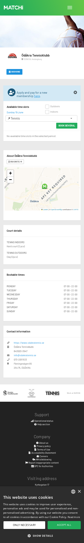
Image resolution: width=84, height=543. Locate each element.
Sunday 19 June (15, 112)
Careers (43, 456)
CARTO (75, 209)
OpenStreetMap (56, 209)
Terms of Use (43, 449)
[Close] (75, 92)
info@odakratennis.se (25, 355)
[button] (44, 186)
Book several (67, 125)
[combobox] (73, 491)
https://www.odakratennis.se (29, 342)
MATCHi (13, 7)
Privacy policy (43, 446)
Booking (15, 71)
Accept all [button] (64, 524)
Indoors (54, 111)
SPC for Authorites (43, 466)
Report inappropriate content (43, 462)
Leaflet (45, 209)
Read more (74, 516)
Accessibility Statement (43, 452)
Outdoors (55, 106)
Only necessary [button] (24, 525)
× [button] (79, 491)
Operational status (43, 420)
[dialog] (42, 514)
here (37, 96)
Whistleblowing (43, 459)
